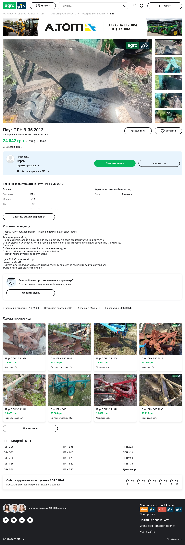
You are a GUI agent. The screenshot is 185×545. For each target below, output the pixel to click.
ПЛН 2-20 (128, 458)
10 (177, 484)
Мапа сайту (147, 531)
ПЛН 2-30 (8, 458)
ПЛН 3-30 (128, 452)
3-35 (32, 199)
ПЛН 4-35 (128, 463)
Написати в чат (159, 163)
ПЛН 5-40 (68, 469)
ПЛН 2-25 (128, 446)
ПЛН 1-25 (68, 458)
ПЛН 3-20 (8, 469)
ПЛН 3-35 (8, 446)
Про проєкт (147, 514)
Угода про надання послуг (157, 526)
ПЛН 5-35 (8, 452)
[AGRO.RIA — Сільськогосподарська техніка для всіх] (16, 5)
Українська (173, 539)
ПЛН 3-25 (68, 452)
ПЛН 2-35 (68, 446)
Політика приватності (154, 520)
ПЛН (32, 194)
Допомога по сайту (47, 508)
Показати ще (30, 428)
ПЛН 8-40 (68, 463)
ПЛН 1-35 (8, 463)
